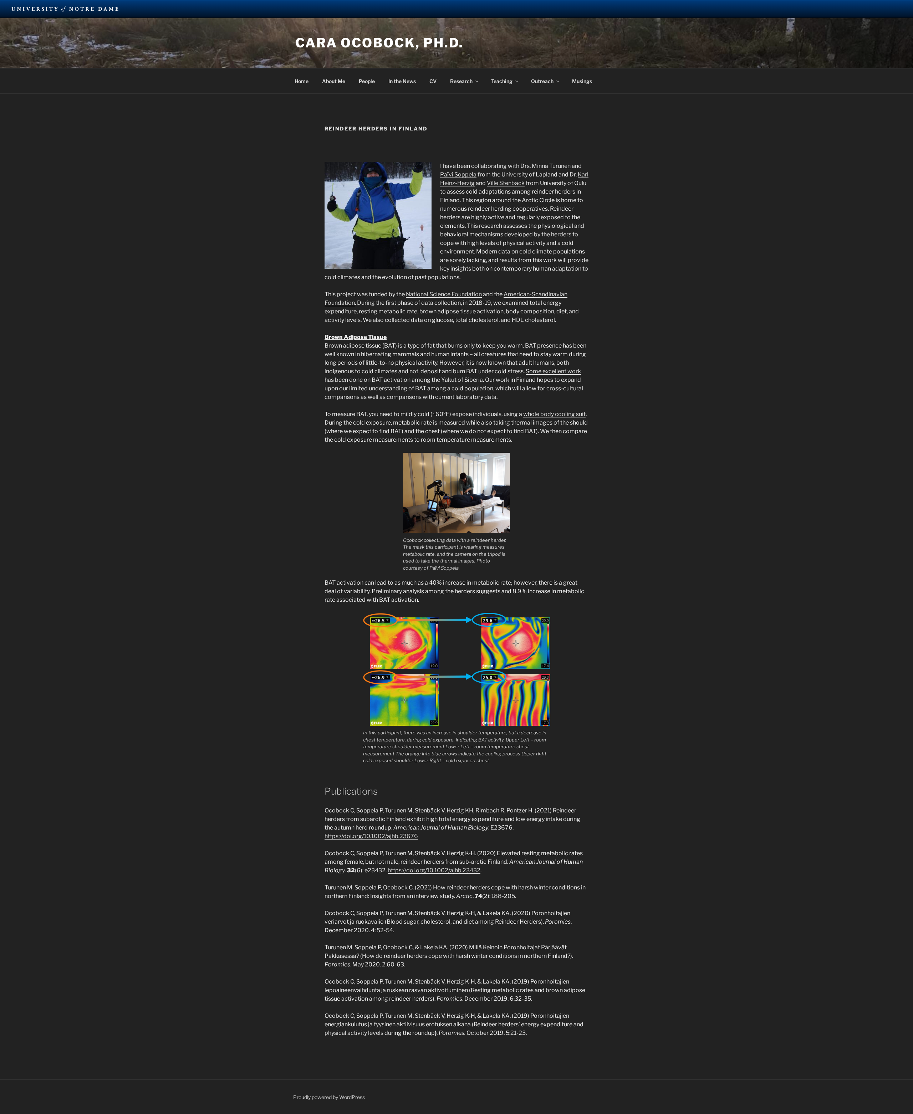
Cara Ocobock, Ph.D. (379, 43)
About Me (333, 81)
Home (301, 81)
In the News (402, 81)
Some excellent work (553, 371)
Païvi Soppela (458, 174)
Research (461, 81)
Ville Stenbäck (506, 183)
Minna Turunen (551, 166)
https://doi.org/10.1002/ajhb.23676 (371, 836)
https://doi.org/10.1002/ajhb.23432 (434, 870)
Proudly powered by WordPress (329, 1097)
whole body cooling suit (554, 414)
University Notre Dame (65, 9)
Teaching (501, 81)
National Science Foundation (444, 294)
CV (433, 81)
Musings (582, 81)
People (367, 81)
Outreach (542, 81)
